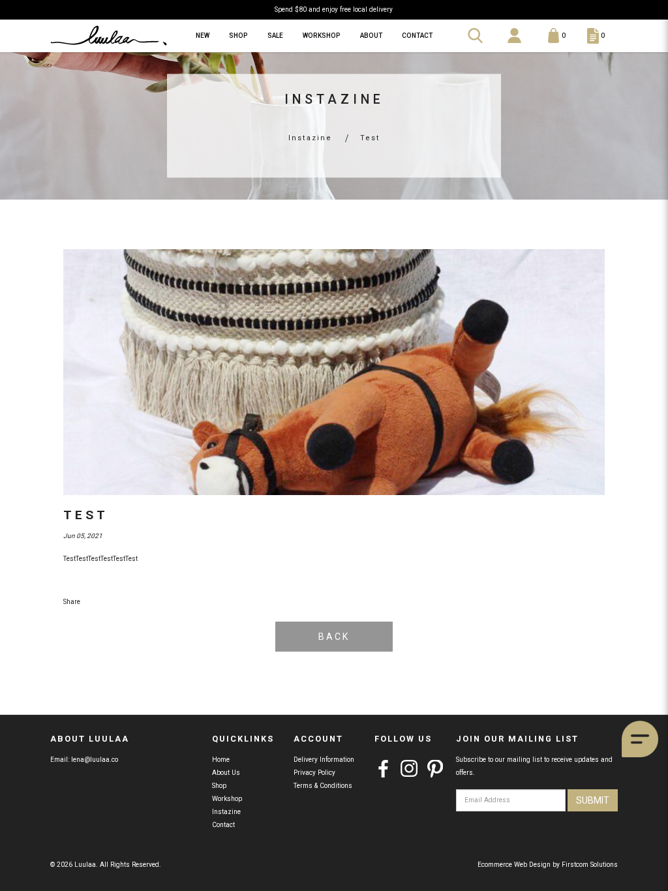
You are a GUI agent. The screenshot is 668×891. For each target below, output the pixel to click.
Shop (219, 785)
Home (221, 759)
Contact (223, 824)
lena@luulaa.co (94, 759)
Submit (592, 800)
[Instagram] (409, 769)
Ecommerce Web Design (514, 864)
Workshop (227, 798)
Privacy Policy (314, 772)
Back (334, 636)
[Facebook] (383, 769)
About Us (226, 772)
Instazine (310, 138)
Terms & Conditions (323, 785)
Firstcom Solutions (590, 864)
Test (370, 138)
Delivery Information (324, 759)
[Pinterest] (435, 769)
